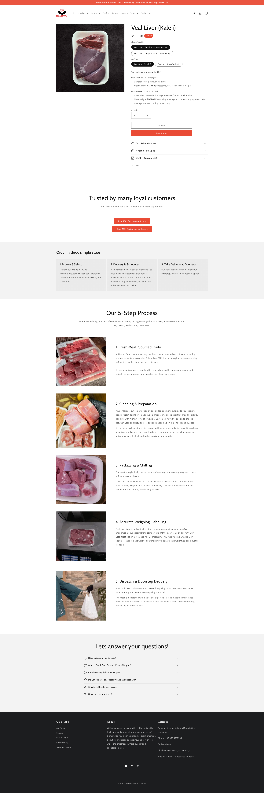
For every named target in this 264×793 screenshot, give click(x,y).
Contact (59, 733)
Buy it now (161, 133)
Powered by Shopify (139, 783)
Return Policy (62, 737)
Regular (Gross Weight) (169, 64)
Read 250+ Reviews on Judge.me (132, 229)
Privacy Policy (62, 742)
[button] (83, 13)
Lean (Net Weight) (142, 64)
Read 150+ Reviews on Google (132, 221)
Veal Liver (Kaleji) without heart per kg (152, 53)
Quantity (134, 110)
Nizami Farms (128, 783)
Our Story (60, 728)
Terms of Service (63, 747)
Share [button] (137, 165)
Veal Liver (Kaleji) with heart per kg (150, 47)
